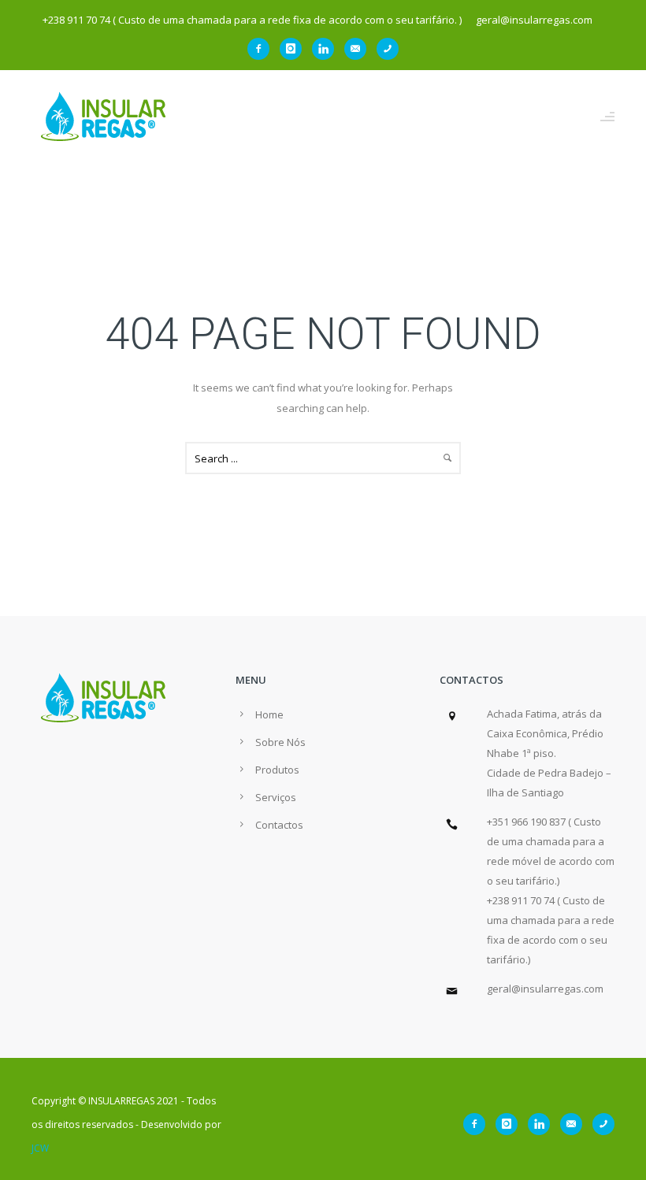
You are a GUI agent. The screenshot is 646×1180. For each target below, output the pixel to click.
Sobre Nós (280, 742)
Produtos (277, 770)
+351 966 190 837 (526, 821)
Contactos (279, 825)
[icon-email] (359, 49)
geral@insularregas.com (545, 988)
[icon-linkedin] (327, 49)
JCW (40, 1148)
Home (269, 714)
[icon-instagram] (295, 49)
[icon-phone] (388, 49)
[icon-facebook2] (262, 49)
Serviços (275, 797)
